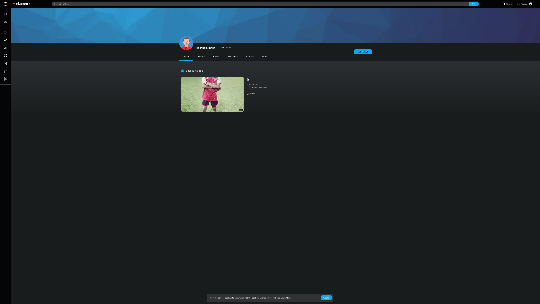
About (265, 56)
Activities (250, 56)
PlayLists (201, 56)
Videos (186, 56)
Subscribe (363, 52)
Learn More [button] (286, 298)
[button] (526, 4)
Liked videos (232, 56)
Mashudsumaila (205, 47)
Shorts (216, 56)
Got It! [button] (326, 298)
